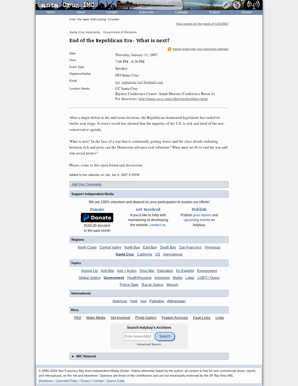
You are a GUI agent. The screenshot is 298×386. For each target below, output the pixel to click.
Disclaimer (46, 380)
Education (165, 271)
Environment (207, 271)
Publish (214, 12)
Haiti (133, 301)
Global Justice (90, 278)
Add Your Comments (87, 184)
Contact (112, 12)
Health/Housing (139, 278)
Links (220, 318)
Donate (246, 12)
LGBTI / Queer (208, 278)
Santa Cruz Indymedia (84, 32)
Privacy (85, 380)
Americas (120, 301)
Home (50, 12)
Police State (129, 285)
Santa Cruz (125, 254)
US (157, 254)
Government (114, 278)
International (172, 254)
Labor (189, 278)
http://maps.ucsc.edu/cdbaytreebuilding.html (173, 98)
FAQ (77, 318)
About (81, 12)
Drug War (147, 271)
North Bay (132, 247)
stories (202, 215)
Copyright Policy (67, 380)
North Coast (87, 247)
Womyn (172, 285)
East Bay (150, 247)
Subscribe (146, 12)
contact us (157, 225)
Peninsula (212, 247)
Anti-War (107, 271)
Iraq (143, 301)
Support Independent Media (92, 194)
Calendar (181, 12)
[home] (76, 5)
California (144, 254)
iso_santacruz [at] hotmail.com (139, 82)
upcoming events (197, 220)
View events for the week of (202, 24)
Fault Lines (201, 318)
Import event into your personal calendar (201, 49)
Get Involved (120, 318)
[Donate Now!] (97, 218)
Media (177, 278)
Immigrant (162, 278)
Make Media (95, 318)
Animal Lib (89, 271)
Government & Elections (120, 32)
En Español (185, 271)
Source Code (115, 380)
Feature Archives (175, 318)
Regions (77, 239)
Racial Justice (152, 285)
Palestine (156, 301)
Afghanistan (176, 301)
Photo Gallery (145, 318)
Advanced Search (149, 344)
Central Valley (110, 247)
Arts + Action (127, 271)
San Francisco (190, 247)
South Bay (168, 247)
